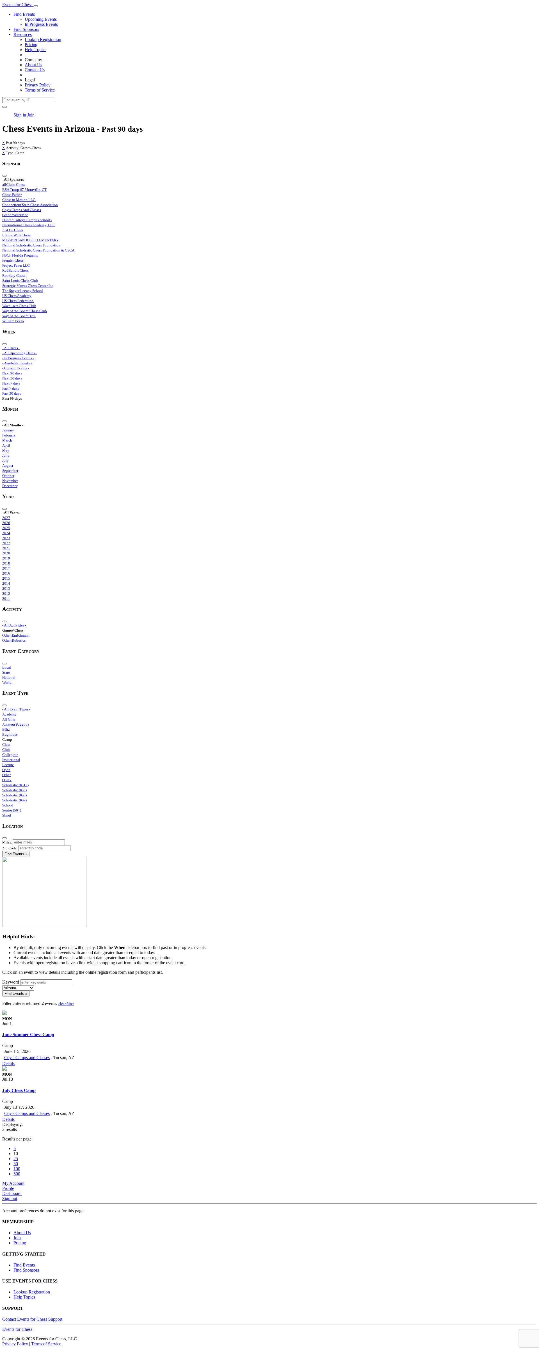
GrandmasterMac (15, 215)
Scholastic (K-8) (14, 795)
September (10, 470)
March (7, 440)
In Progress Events (41, 24)
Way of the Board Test (19, 316)
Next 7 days (11, 383)
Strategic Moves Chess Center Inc (27, 286)
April (6, 445)
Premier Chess (13, 260)
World (7, 682)
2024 (6, 533)
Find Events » (15, 854)
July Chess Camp (19, 1090)
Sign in (19, 115)
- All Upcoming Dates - (19, 353)
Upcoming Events (41, 19)
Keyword (10, 982)
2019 (6, 558)
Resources (22, 34)
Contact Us (35, 69)
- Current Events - (15, 368)
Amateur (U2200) (15, 724)
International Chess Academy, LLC (28, 225)
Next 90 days (12, 373)
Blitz (6, 729)
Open (6, 770)
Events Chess (17, 1329)
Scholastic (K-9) (14, 800)
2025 (6, 528)
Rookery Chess (13, 275)
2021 (6, 548)
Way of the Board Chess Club (24, 311)
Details (8, 1063)
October (8, 476)
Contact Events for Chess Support (32, 1319)
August (7, 465)
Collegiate (10, 755)
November (10, 481)
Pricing (31, 44)
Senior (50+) (11, 810)
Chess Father (12, 195)
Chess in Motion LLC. (19, 200)
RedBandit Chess (15, 270)
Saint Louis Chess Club (20, 280)
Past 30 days (11, 393)
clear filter (66, 1004)
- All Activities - (14, 625)
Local (6, 667)
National (8, 677)
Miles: (7, 842)
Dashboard (12, 1193)
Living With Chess (16, 235)
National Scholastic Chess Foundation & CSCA (38, 250)
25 (15, 1158)
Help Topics (35, 49)
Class (6, 744)
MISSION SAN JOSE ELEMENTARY (30, 240)
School (7, 805)
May (5, 450)
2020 (6, 553)
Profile (8, 1188)
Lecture (8, 765)
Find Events (24, 14)
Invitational (11, 760)
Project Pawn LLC (16, 265)
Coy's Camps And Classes (21, 210)
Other (6, 775)
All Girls (8, 719)
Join (31, 115)
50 (15, 1163)
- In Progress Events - (18, 358)
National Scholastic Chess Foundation (31, 245)
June (5, 455)
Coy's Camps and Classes (27, 1057)
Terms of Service (40, 90)
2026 (6, 523)
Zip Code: (10, 848)
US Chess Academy (16, 296)
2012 (6, 593)
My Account (13, 1183)
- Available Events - (17, 363)
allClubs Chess (13, 184)
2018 (6, 563)
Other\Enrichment (15, 635)
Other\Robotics (14, 640)
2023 (6, 538)
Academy (9, 714)
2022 (6, 543)
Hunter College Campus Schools (27, 220)
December (9, 486)
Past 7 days (10, 388)
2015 (6, 578)
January (8, 430)
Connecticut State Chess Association (30, 205)
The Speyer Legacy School (22, 291)
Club (6, 749)
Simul (6, 815)
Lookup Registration (43, 39)
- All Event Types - (16, 709)
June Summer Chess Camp (28, 1034)
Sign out (9, 1198)
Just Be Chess (12, 230)
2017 (6, 568)
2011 (6, 598)
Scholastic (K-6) (14, 790)
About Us (33, 64)
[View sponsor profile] (4, 1013)
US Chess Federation (18, 301)
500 (16, 1173)
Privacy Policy (38, 85)
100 (16, 1168)
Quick (7, 780)
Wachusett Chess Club (19, 306)
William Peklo (13, 321)
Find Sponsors (26, 29)
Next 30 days (12, 378)
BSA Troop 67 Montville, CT (24, 190)
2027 (6, 518)
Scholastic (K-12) (15, 785)
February (9, 435)
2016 (6, 573)
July (5, 460)
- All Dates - (11, 348)
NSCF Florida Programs (20, 255)
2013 (6, 588)
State (6, 672)
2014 (6, 583)
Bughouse (10, 734)
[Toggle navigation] (35, 6)
